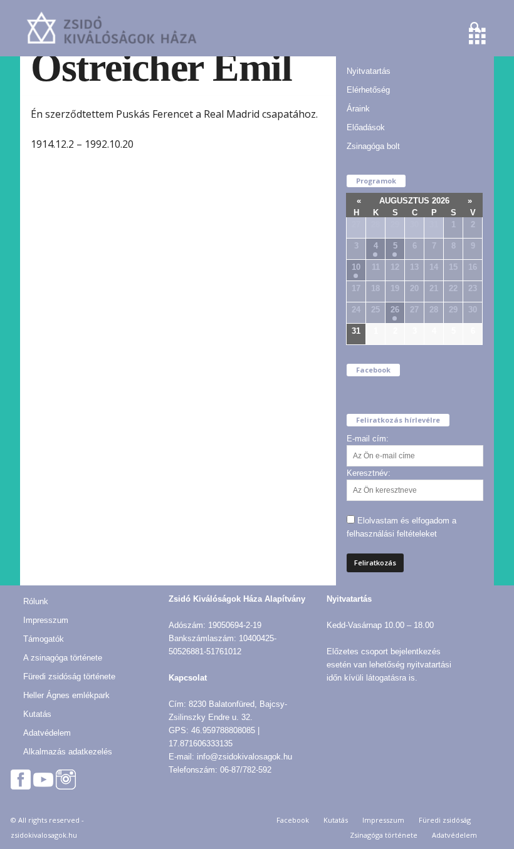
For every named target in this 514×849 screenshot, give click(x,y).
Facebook (292, 820)
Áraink (358, 108)
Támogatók (43, 639)
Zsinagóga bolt (373, 146)
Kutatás (37, 714)
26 (395, 309)
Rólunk (35, 601)
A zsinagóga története (62, 657)
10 (356, 267)
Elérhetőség (368, 90)
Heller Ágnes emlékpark (66, 695)
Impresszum (45, 620)
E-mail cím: (368, 438)
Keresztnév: (369, 473)
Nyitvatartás (369, 71)
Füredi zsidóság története (69, 676)
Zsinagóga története (383, 835)
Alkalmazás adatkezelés (67, 751)
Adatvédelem (47, 733)
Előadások (366, 127)
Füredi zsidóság (445, 820)
